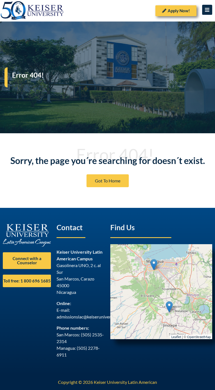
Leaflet (176, 337)
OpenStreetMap (199, 337)
